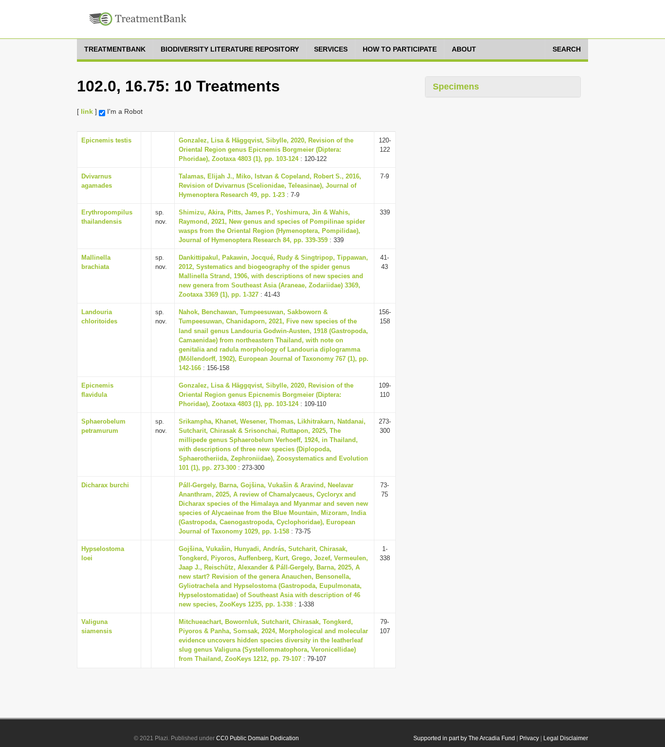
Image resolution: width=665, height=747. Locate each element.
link (87, 111)
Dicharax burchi (105, 485)
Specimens (456, 86)
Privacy (529, 738)
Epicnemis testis (106, 140)
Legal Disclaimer (565, 738)
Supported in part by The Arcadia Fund (464, 738)
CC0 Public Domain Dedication (257, 738)
